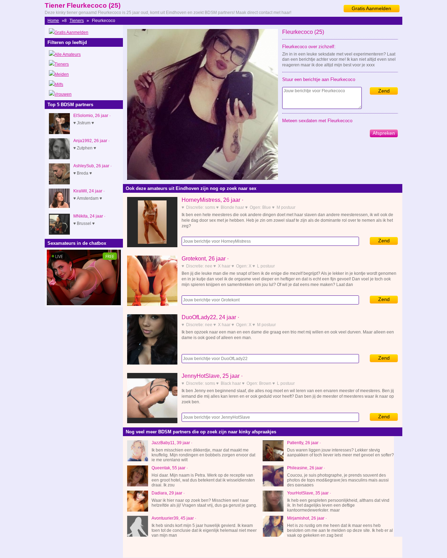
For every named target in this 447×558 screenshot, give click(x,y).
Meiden (61, 74)
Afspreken (384, 133)
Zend (384, 91)
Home (53, 20)
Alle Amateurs (67, 54)
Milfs (58, 84)
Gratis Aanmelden (371, 8)
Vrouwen (63, 94)
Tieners (76, 20)
